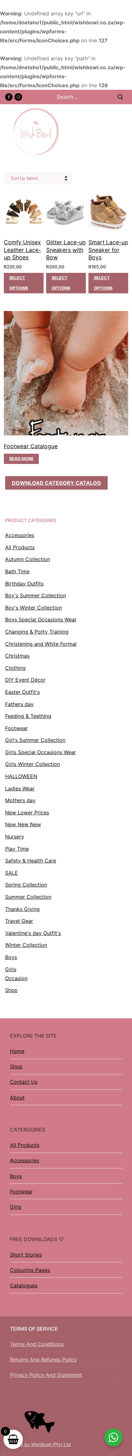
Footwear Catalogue (31, 446)
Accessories (24, 1160)
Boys (16, 1176)
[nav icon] (123, 132)
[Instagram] (18, 97)
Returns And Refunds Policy (43, 1359)
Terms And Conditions (37, 1344)
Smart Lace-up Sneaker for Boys (108, 250)
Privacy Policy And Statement (46, 1375)
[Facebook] (8, 97)
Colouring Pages (30, 1270)
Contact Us (23, 1082)
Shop (16, 1066)
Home (17, 1051)
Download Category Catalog (56, 483)
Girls (15, 1207)
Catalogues (23, 1285)
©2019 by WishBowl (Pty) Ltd (39, 1444)
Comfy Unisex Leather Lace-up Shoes (22, 250)
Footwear (21, 1191)
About (17, 1097)
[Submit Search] (120, 97)
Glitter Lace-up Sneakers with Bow (66, 250)
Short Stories (26, 1254)
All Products (24, 1145)
